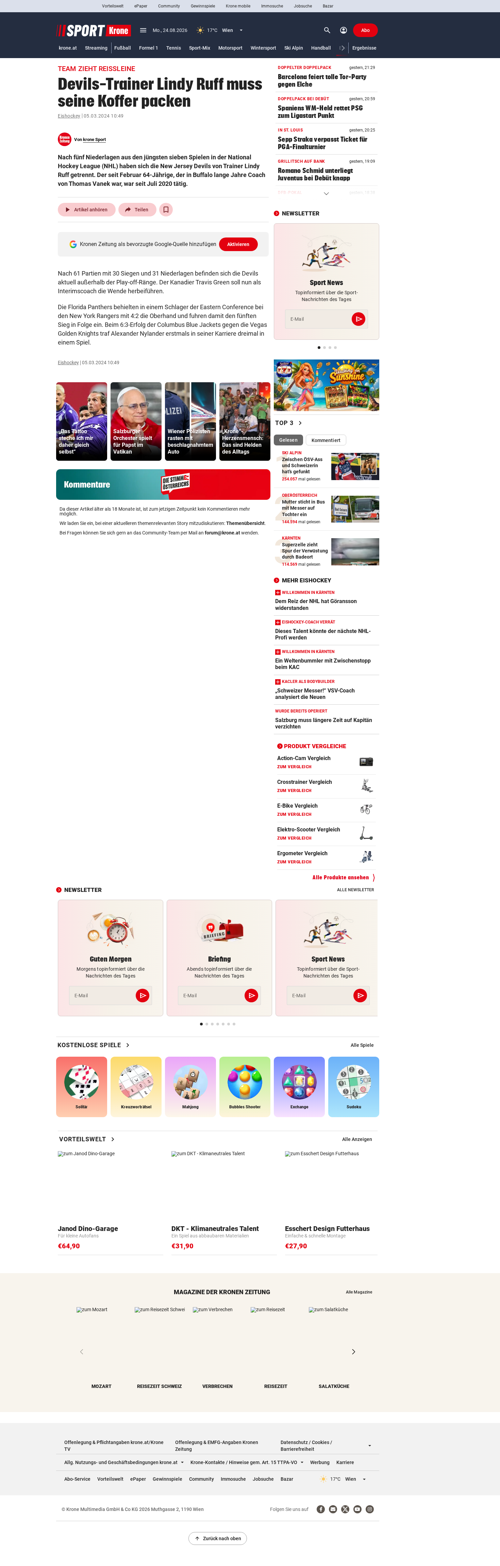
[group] (81, 421)
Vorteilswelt (112, 6)
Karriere (345, 1462)
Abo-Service (77, 1479)
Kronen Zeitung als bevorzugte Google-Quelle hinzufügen (165, 244)
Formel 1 (148, 48)
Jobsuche (303, 6)
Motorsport (230, 48)
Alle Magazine (359, 1292)
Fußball (122, 48)
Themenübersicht (245, 523)
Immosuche (272, 6)
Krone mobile (238, 6)
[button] (343, 48)
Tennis (173, 48)
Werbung (320, 1462)
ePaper (140, 6)
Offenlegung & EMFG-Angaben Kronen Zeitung (216, 1446)
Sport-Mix (199, 48)
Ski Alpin (293, 48)
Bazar (328, 6)
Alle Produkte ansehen (341, 877)
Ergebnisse (364, 48)
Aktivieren (238, 244)
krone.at (68, 48)
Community (169, 6)
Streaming (96, 48)
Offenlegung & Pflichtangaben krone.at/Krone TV (114, 1446)
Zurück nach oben (217, 1538)
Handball (321, 48)
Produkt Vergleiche (315, 746)
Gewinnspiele (203, 6)
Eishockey (69, 116)
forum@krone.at (222, 532)
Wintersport (263, 48)
